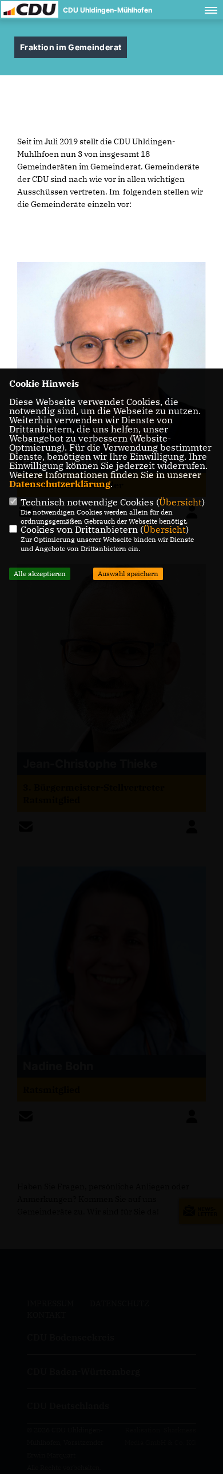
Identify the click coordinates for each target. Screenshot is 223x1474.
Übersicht (180, 502)
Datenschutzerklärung (59, 483)
